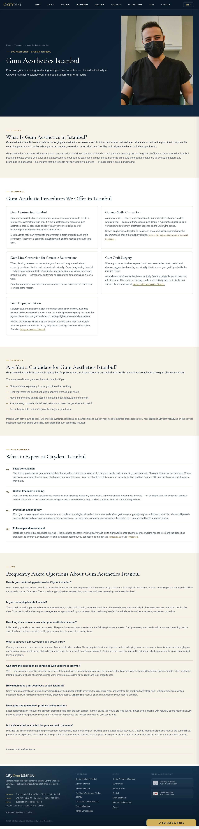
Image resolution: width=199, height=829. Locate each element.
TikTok (29, 812)
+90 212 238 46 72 (24, 798)
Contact (165, 5)
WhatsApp (133, 537)
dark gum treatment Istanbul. (32, 329)
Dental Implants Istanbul (86, 779)
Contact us (77, 694)
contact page (115, 537)
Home (38, 5)
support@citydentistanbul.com (29, 801)
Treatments (82, 5)
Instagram (10, 812)
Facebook (20, 812)
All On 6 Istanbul (83, 788)
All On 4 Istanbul (83, 783)
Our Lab (116, 793)
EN (187, 4)
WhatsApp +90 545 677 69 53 (47, 798)
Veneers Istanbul (83, 806)
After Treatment (119, 797)
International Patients (122, 802)
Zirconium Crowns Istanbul (87, 801)
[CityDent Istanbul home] (12, 4)
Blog (152, 5)
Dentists (65, 5)
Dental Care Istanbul (84, 811)
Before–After (135, 5)
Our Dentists (118, 783)
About (50, 5)
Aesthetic (116, 5)
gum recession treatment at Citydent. (149, 284)
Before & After (119, 788)
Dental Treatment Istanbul (124, 779)
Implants (99, 5)
